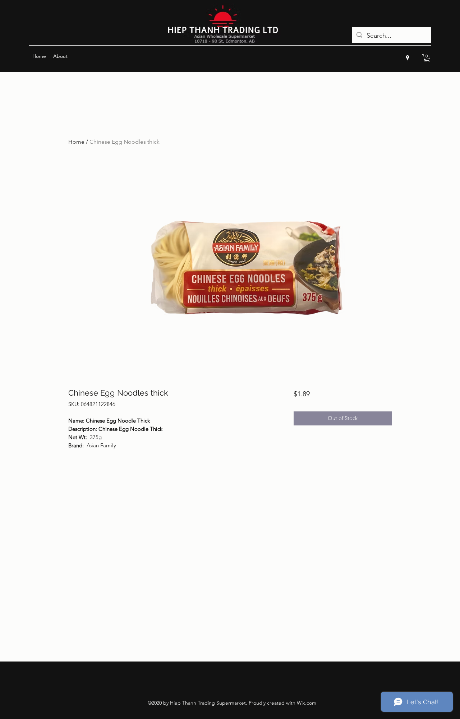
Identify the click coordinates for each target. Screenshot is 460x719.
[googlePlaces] (407, 57)
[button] (427, 58)
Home (76, 141)
